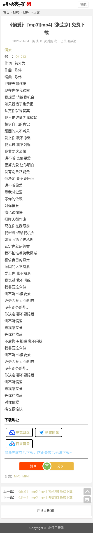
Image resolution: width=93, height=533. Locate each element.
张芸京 (20, 57)
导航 (83, 4)
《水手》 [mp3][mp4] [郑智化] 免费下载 (44, 497)
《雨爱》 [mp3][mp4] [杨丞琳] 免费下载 (44, 491)
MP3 (16, 12)
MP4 (26, 12)
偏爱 (8, 50)
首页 (6, 12)
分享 (60, 466)
